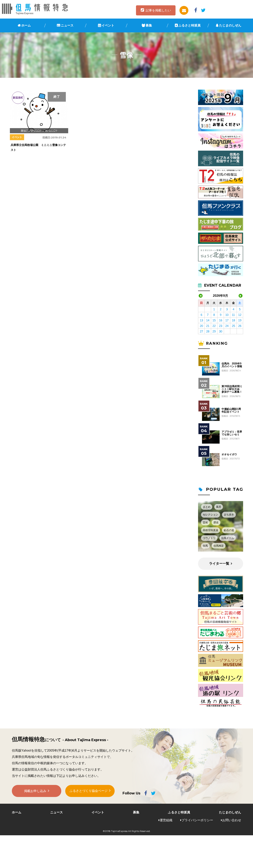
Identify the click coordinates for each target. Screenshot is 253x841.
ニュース (67, 25)
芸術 (205, 522)
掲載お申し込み (35, 791)
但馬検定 (218, 545)
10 (226, 314)
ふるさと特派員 (189, 25)
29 (214, 331)
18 (233, 320)
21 (207, 326)
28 (207, 331)
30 (220, 331)
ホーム (26, 25)
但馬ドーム (227, 538)
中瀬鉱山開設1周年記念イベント (231, 410)
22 (214, 326)
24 (226, 326)
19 (239, 320)
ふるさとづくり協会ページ (89, 790)
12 (239, 314)
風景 (218, 506)
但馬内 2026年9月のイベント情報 (232, 365)
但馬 (205, 545)
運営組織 (166, 820)
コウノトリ (209, 538)
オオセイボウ (229, 454)
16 (220, 320)
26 (239, 326)
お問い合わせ (231, 820)
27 (201, 331)
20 (201, 326)
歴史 (216, 522)
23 (220, 326)
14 (207, 320)
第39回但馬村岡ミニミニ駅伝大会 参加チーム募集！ (232, 389)
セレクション (210, 514)
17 (226, 320)
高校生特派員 (210, 530)
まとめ (207, 506)
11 (233, 314)
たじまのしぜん (230, 25)
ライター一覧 (219, 563)
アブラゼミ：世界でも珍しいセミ (232, 433)
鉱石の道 (229, 530)
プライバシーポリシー (197, 820)
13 (201, 320)
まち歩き (229, 514)
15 (214, 320)
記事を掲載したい (158, 10)
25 (233, 326)
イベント (108, 25)
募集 (149, 25)
